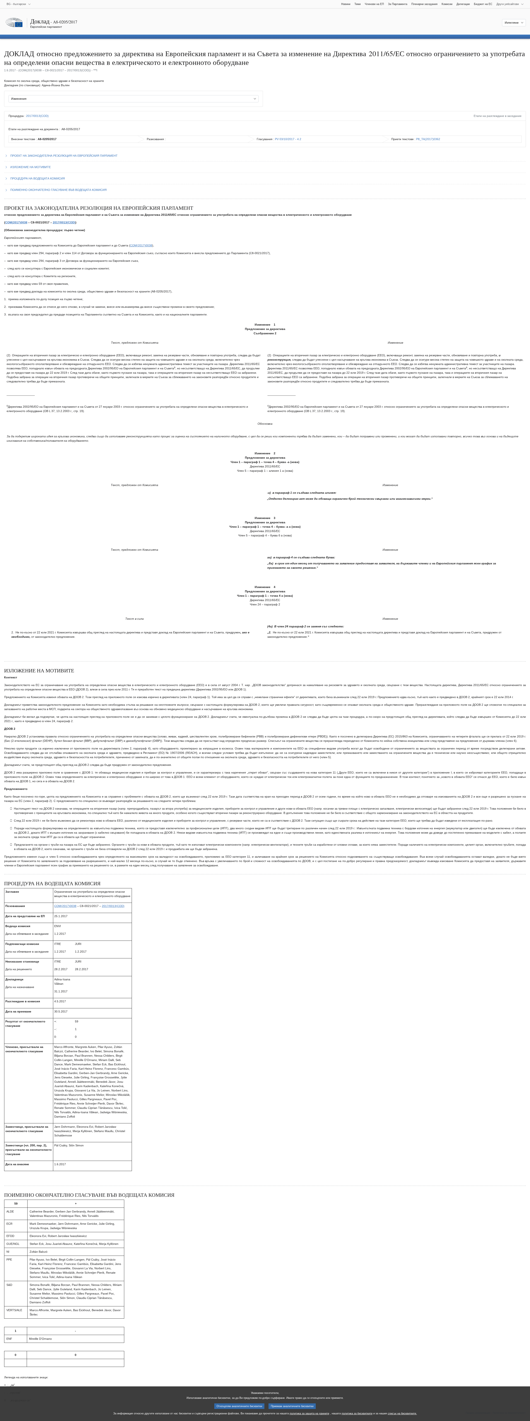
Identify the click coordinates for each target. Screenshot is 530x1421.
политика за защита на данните (309, 1413)
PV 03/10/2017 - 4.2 (288, 139)
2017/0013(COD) (37, 116)
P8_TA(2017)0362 (428, 139)
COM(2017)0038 (16, 222)
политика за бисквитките (357, 1413)
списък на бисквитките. (402, 1413)
